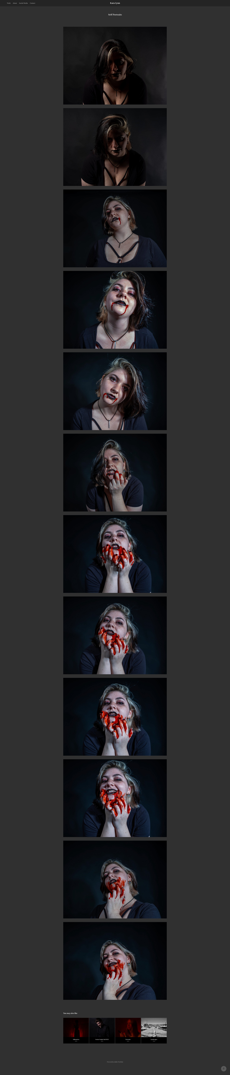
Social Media (23, 3)
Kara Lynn (115, 3)
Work (9, 3)
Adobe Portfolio (118, 1062)
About (15, 3)
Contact (32, 3)
